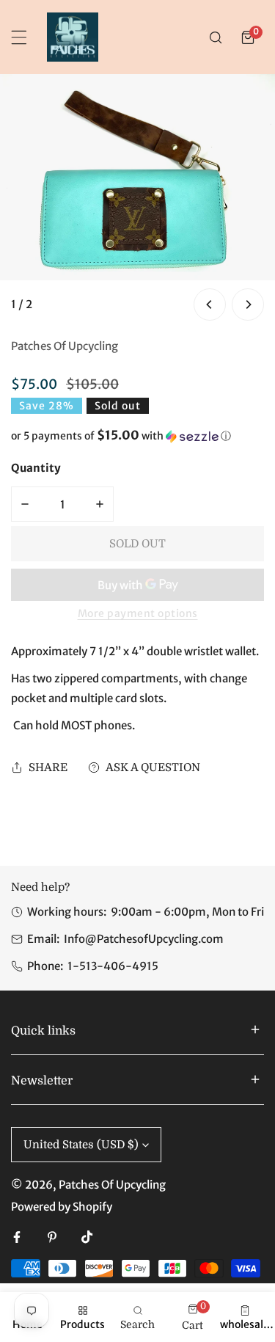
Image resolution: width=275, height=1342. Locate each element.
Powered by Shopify (61, 1207)
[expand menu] (19, 37)
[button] (248, 37)
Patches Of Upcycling (64, 346)
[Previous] (210, 304)
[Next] (248, 304)
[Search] (215, 37)
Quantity (36, 468)
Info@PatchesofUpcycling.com (144, 939)
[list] (137, 199)
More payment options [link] (138, 613)
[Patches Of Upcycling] (72, 37)
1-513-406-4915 (112, 966)
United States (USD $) (81, 1144)
